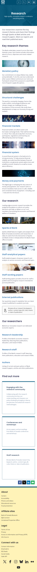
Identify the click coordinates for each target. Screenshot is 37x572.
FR (29, 2)
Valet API (4, 556)
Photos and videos (7, 501)
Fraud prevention (7, 506)
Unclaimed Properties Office (10, 520)
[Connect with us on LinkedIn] (27, 563)
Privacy (3, 532)
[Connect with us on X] (5, 563)
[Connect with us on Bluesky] (21, 563)
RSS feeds (4, 551)
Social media (5, 554)
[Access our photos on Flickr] (32, 563)
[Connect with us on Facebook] (10, 563)
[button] (20, 482)
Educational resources (8, 503)
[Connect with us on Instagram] (16, 563)
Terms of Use (5, 530)
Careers (3, 496)
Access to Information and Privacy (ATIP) (14, 535)
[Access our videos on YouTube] (18, 569)
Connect (5, 518)
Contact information (7, 546)
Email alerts (5, 549)
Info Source (5, 537)
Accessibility (5, 498)
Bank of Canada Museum (9, 515)
